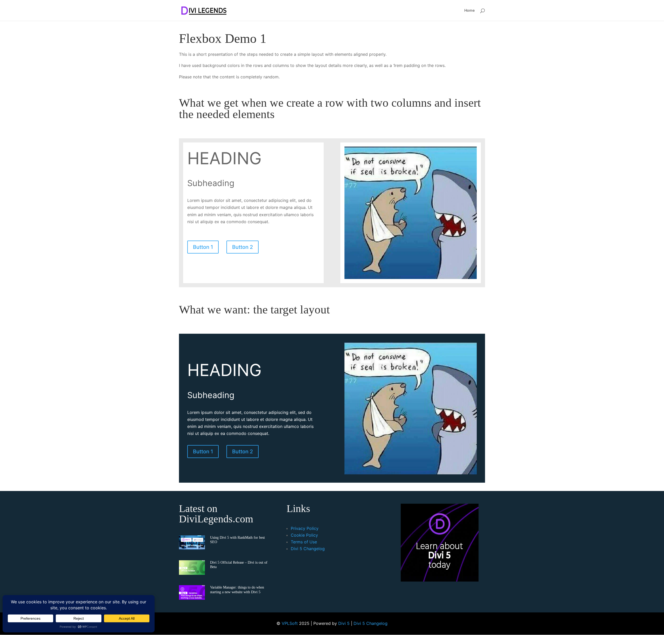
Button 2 (242, 247)
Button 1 (203, 247)
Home (469, 10)
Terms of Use (304, 541)
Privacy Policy (305, 528)
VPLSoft (290, 623)
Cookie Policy (304, 535)
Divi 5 (344, 623)
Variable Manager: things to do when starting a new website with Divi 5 (237, 589)
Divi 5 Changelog (308, 548)
